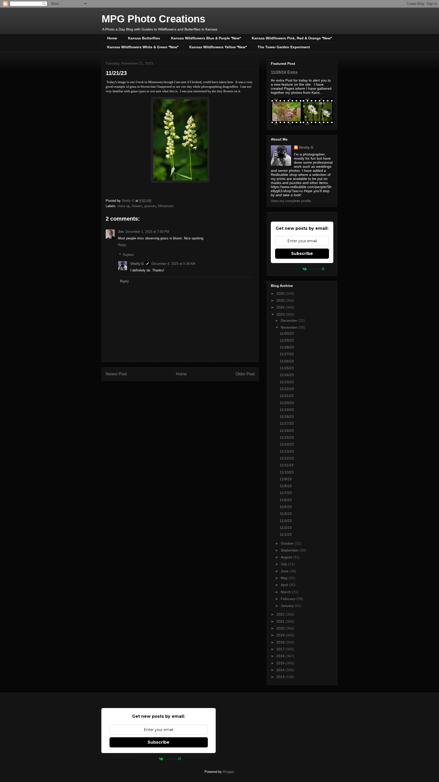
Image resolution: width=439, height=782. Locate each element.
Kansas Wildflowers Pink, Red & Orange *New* (292, 38)
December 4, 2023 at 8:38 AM (173, 264)
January (288, 606)
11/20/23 (287, 403)
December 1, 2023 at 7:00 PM (147, 232)
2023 (281, 314)
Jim (121, 232)
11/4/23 (286, 514)
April (285, 585)
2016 (281, 656)
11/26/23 (287, 361)
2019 (281, 635)
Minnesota (165, 206)
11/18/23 (287, 417)
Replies (128, 255)
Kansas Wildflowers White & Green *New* (142, 47)
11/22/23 (287, 389)
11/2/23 (286, 528)
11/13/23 (287, 451)
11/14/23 (287, 444)
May (285, 578)
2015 (281, 663)
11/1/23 (286, 534)
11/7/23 (286, 493)
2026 (281, 294)
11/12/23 (287, 458)
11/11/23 (286, 465)
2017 (281, 649)
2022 (281, 614)
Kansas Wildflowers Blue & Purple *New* (206, 38)
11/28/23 (287, 347)
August (287, 557)
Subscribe (302, 253)
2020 (281, 628)
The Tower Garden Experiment (284, 47)
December (290, 320)
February (288, 599)
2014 (281, 670)
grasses (150, 206)
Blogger (228, 772)
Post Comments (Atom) (190, 390)
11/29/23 (287, 340)
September (290, 550)
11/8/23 (286, 486)
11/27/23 (287, 354)
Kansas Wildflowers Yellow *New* (218, 47)
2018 (281, 642)
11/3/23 (286, 521)
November (290, 327)
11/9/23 (286, 479)
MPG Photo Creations (153, 18)
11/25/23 (287, 368)
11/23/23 (287, 382)
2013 (281, 677)
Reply (122, 245)
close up (123, 206)
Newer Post (116, 374)
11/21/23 (287, 396)
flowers (137, 206)
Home (112, 38)
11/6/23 (286, 500)
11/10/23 (287, 472)
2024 (281, 307)
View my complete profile (291, 201)
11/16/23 (287, 430)
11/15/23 (287, 437)
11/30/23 (287, 333)
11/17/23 (287, 423)
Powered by (290, 269)
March (286, 592)
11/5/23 (286, 507)
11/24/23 (287, 375)
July (284, 564)
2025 (281, 300)
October (288, 543)
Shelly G (137, 264)
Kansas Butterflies (144, 38)
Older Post (245, 374)
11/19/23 (287, 410)
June (285, 571)
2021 (281, 621)
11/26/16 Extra (284, 72)
